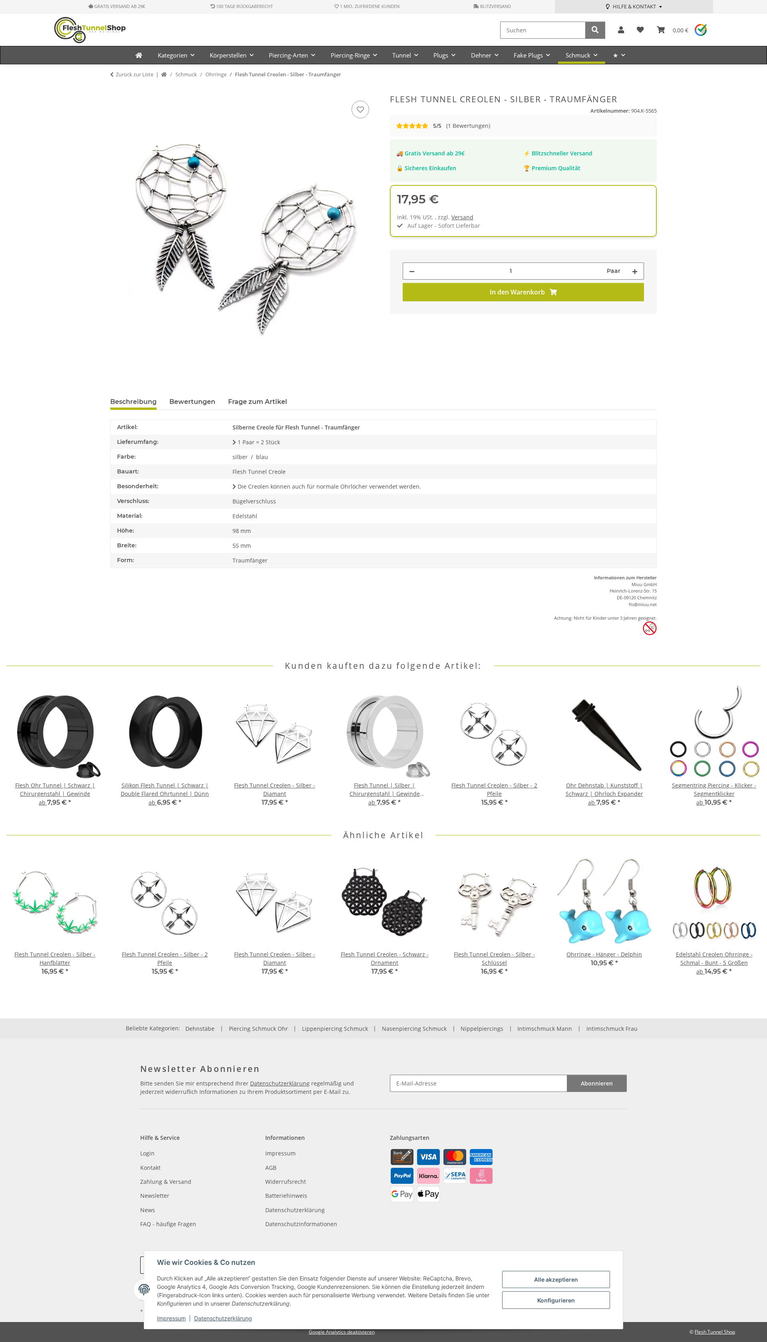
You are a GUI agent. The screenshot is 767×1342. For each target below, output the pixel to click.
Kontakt (150, 1167)
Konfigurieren (556, 1300)
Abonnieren (597, 1083)
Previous (19, 750)
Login (147, 1153)
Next (747, 750)
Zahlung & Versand (165, 1181)
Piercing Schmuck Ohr (258, 1028)
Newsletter (154, 1195)
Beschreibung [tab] (133, 402)
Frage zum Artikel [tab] (257, 402)
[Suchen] (595, 30)
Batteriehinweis (286, 1195)
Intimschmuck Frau (612, 1028)
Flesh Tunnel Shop (715, 1331)
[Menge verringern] (412, 271)
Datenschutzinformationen (301, 1224)
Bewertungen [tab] (192, 402)
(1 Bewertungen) (461, 125)
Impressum (171, 1318)
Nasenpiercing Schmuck (414, 1028)
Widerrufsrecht (285, 1181)
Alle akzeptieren (556, 1279)
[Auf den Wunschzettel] (360, 109)
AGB (270, 1167)
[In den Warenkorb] (116, 89)
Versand (462, 217)
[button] (621, 30)
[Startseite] (164, 75)
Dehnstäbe (200, 1028)
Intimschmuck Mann (544, 1028)
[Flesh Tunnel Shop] (139, 55)
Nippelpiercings (482, 1028)
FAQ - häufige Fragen (168, 1224)
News (147, 1210)
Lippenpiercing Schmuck (335, 1028)
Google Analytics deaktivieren (342, 1331)
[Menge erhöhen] (635, 271)
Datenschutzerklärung (223, 1318)
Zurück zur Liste (134, 74)
